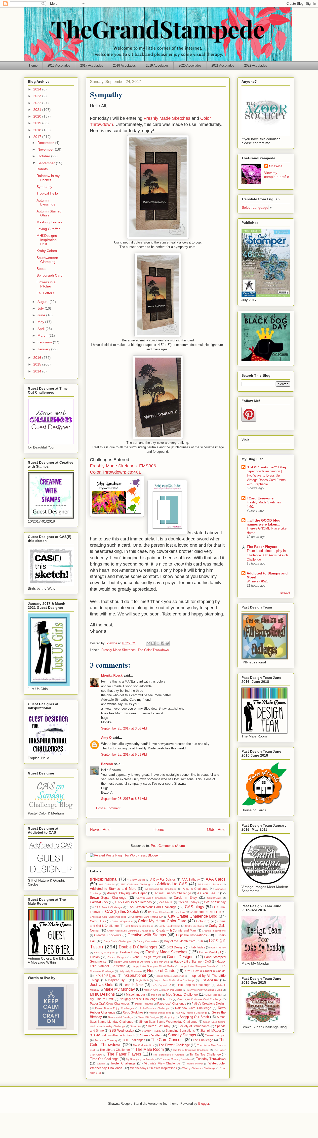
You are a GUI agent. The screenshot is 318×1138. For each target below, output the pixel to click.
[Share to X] (157, 643)
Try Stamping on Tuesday (141, 1059)
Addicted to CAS (172, 884)
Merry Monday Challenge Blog (204, 989)
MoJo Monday (213, 994)
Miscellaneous (136, 994)
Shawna (275, 166)
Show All (285, 592)
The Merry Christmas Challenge (191, 1050)
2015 (37, 364)
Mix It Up (156, 994)
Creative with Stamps (146, 935)
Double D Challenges (138, 947)
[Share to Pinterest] (167, 643)
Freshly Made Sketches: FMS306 (123, 465)
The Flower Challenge (174, 1045)
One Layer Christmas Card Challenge (199, 999)
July (41, 308)
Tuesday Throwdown (211, 1059)
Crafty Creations (194, 926)
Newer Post (100, 829)
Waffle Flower (195, 1063)
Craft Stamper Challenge (139, 926)
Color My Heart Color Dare (162, 921)
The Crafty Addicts (143, 1045)
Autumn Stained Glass (49, 213)
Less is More (133, 985)
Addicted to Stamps (209, 884)
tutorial (101, 1063)
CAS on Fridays (188, 902)
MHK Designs (102, 994)
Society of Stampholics (193, 1026)
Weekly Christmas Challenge (198, 1068)
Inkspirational (134, 975)
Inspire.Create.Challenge (170, 976)
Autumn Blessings (46, 202)
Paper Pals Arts (144, 1003)
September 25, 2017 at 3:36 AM (124, 728)
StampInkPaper (210, 1030)
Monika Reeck (111, 675)
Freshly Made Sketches (167, 118)
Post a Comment (108, 808)
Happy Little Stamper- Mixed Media (153, 966)
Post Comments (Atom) (168, 846)
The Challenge (203, 1040)
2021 (37, 110)
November (46, 149)
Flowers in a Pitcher (46, 284)
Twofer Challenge (123, 1063)
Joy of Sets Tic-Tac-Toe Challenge (174, 980)
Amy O (106, 737)
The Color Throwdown (153, 650)
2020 (37, 116)
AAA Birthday (191, 879)
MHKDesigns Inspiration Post (47, 240)
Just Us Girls (101, 984)
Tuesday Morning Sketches (176, 1059)
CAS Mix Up (166, 902)
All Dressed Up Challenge (161, 889)
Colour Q (202, 921)
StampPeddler (150, 1035)
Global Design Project (146, 957)
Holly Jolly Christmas (130, 971)
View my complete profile (276, 175)
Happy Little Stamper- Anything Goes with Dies (141, 961)
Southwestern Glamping (47, 260)
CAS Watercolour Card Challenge (152, 907)
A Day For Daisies (163, 879)
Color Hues (98, 921)
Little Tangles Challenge (193, 984)
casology (180, 912)
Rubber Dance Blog (160, 1012)
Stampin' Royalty (151, 1030)
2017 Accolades (91, 65)
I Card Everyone (260, 498)
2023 (37, 96)
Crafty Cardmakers (169, 926)
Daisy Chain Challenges (118, 941)
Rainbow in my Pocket (48, 178)
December (46, 143)
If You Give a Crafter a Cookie (205, 971)
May (41, 322)
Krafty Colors (47, 251)
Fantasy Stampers (104, 952)
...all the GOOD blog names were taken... (263, 522)
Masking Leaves (49, 222)
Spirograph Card (50, 275)
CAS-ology (194, 907)
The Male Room (149, 1049)
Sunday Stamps (182, 1035)
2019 (37, 123)
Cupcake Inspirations (191, 935)
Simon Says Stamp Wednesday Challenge (168, 1021)
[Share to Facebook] (162, 643)
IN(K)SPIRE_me (106, 975)
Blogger (203, 1103)
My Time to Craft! (102, 999)
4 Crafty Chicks (136, 879)
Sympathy (44, 187)
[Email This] (148, 643)
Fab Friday (198, 947)
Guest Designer (181, 957)
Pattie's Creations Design (209, 1003)
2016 (37, 358)
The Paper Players (124, 1054)
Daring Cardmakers (148, 941)
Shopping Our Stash (194, 1017)
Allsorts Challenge (195, 888)
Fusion (95, 957)
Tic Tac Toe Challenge (205, 1054)
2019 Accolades (157, 65)
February (45, 342)
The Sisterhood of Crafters (168, 1054)
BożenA (107, 764)
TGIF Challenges (133, 1040)
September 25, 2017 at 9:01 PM (124, 754)
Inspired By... (117, 980)
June (42, 315)
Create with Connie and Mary (176, 930)
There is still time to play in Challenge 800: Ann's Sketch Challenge (267, 555)
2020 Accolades (190, 65)
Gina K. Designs (117, 957)
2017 (37, 137)
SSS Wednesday (121, 1030)
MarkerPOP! (151, 989)
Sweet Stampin (215, 1035)
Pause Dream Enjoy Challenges (114, 1008)
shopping (169, 1017)
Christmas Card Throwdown (147, 916)
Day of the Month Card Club (183, 941)
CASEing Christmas (159, 912)
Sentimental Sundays (120, 1017)
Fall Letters (45, 293)
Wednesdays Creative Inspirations (153, 1068)
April (41, 329)
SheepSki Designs (148, 1017)
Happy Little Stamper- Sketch (197, 966)
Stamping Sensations (180, 1030)
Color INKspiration (122, 921)
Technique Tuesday (106, 1040)
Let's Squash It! (161, 985)
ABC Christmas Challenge (135, 884)
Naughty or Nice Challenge (138, 999)
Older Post (216, 829)
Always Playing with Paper (127, 893)
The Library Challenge (115, 1049)
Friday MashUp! (210, 952)
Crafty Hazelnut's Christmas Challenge (129, 930)
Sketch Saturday (158, 1026)
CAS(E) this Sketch (122, 911)
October (44, 156)
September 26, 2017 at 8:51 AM (124, 799)
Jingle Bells (142, 980)
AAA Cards (216, 879)
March (43, 335)
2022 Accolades (255, 65)
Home (33, 65)
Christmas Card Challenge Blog (108, 916)
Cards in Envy (185, 897)
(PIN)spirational (104, 879)
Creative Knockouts (107, 935)
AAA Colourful (106, 884)
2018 (37, 130)
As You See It (208, 893)
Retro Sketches (133, 1012)
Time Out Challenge (104, 1059)
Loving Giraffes (48, 229)
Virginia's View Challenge (162, 1063)
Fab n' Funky (218, 947)
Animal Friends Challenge (173, 893)
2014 (37, 371)
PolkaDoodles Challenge (154, 1008)
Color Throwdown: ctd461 (115, 472)
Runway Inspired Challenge (191, 1012)
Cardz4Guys (99, 902)
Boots (41, 269)
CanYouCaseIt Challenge (151, 897)
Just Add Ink (209, 980)
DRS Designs (175, 947)
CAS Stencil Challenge (108, 907)
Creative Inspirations (214, 930)
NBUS (167, 999)
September (47, 163)
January (44, 349)
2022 (37, 103)
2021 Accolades (222, 65)
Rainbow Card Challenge (193, 1008)
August (43, 302)
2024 (37, 89)
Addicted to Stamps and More (113, 889)
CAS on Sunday (215, 902)
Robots (42, 169)
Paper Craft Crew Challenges (110, 1003)
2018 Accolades (124, 65)
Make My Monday (119, 989)
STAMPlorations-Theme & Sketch (112, 1035)
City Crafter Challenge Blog (192, 916)
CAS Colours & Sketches (133, 902)
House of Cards (161, 971)
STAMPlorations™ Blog (266, 467)
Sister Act (135, 1026)
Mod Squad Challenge (182, 994)
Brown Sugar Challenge (108, 897)
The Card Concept (167, 1040)
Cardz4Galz (214, 897)
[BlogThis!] (153, 643)
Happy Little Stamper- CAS (192, 961)
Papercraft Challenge (171, 1003)
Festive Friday (129, 952)
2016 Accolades (58, 65)
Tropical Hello (47, 193)
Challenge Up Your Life (205, 911)
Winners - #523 (257, 581)
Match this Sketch (172, 989)
